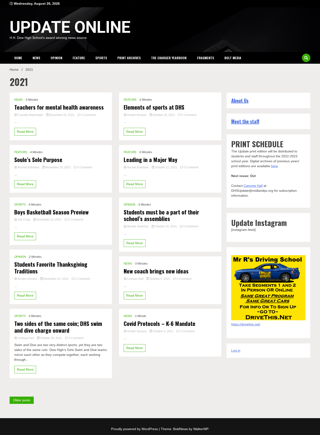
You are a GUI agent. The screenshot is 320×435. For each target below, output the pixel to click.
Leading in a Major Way (150, 159)
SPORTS (101, 57)
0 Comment (88, 115)
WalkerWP (200, 429)
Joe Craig (24, 219)
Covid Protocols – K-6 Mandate (159, 323)
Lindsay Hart (26, 338)
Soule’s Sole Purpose (38, 159)
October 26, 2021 (164, 115)
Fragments (205, 57)
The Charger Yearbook (169, 57)
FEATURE (79, 57)
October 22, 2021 (166, 167)
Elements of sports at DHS (154, 107)
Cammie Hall (253, 186)
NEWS (36, 57)
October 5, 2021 (160, 278)
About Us (240, 100)
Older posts (21, 400)
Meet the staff (245, 121)
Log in (235, 350)
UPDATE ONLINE (70, 27)
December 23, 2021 (61, 115)
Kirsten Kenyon (27, 278)
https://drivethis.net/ (245, 324)
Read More (25, 131)
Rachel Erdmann (28, 167)
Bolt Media (232, 57)
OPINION (56, 57)
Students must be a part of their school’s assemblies (161, 215)
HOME (18, 57)
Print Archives (129, 57)
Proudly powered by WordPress (135, 429)
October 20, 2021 (166, 226)
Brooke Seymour (138, 226)
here (274, 166)
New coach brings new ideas (156, 271)
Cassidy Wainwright (30, 115)
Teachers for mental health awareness (59, 107)
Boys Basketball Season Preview (51, 212)
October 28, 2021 (51, 338)
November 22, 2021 (56, 278)
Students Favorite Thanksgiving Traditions (50, 267)
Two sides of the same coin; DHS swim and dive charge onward (58, 327)
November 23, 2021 (58, 167)
